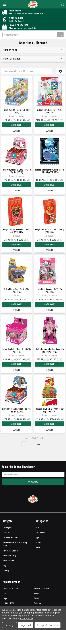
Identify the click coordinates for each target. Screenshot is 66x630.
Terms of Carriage (9, 555)
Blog (4, 565)
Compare (16, 130)
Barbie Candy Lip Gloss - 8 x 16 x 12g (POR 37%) (16, 350)
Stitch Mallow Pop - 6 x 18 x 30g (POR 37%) (16, 290)
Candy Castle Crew (10, 588)
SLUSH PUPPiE (8, 603)
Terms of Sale (8, 560)
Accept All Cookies (47, 625)
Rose (4, 593)
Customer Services (10, 537)
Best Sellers (40, 532)
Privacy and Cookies (10, 550)
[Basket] (63, 4)
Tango (4, 598)
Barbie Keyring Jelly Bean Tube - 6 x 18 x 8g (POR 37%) (49, 350)
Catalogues (7, 527)
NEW (37, 527)
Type (37, 537)
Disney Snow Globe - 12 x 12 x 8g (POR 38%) (49, 111)
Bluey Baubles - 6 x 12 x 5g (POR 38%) (16, 111)
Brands (38, 542)
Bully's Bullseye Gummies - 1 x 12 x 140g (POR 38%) (16, 231)
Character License (41, 588)
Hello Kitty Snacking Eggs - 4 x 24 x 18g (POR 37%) (16, 171)
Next (39, 444)
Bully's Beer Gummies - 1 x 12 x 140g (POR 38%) (49, 231)
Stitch (36, 598)
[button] (60, 71)
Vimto (36, 593)
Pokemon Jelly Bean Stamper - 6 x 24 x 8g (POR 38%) (49, 410)
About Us (6, 532)
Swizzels (37, 603)
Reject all (26, 625)
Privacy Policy (26, 618)
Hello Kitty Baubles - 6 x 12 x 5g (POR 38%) (49, 290)
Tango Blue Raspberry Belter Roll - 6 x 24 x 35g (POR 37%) (49, 171)
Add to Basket (17, 124)
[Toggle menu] (4, 4)
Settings (9, 625)
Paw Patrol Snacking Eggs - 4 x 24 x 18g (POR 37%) (16, 410)
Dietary (38, 547)
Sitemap (5, 570)
